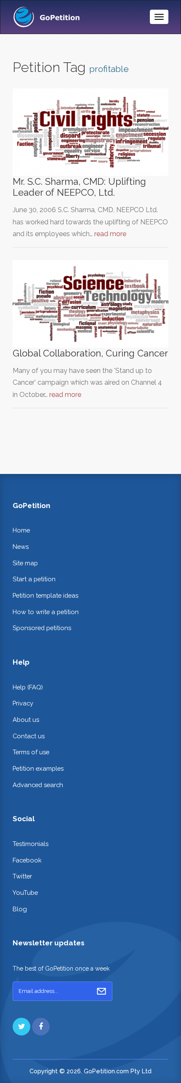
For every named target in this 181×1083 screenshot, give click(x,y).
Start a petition (34, 579)
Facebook (27, 860)
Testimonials (30, 843)
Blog (20, 909)
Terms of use (31, 752)
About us (26, 719)
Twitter (22, 876)
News (21, 546)
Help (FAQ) (28, 687)
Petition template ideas (45, 595)
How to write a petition (46, 611)
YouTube (25, 892)
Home (21, 530)
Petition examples (38, 768)
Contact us (29, 736)
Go (101, 991)
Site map (25, 563)
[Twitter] (21, 1026)
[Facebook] (41, 1026)
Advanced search (38, 784)
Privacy (23, 703)
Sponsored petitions (42, 627)
